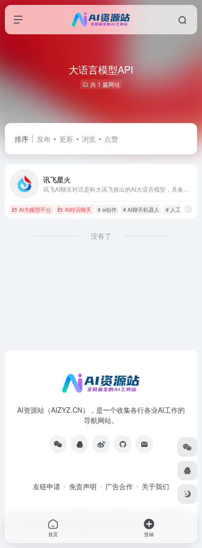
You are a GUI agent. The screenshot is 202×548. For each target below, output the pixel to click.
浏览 (89, 139)
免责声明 (83, 486)
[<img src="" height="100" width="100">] (58, 444)
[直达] (188, 209)
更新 (66, 139)
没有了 (101, 236)
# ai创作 (107, 209)
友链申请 (46, 486)
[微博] (101, 444)
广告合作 (119, 486)
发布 (43, 139)
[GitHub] (122, 444)
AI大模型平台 (35, 209)
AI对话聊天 (78, 209)
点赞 (111, 139)
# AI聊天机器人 (141, 209)
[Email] (144, 444)
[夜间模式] (187, 494)
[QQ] (79, 444)
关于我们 (155, 486)
